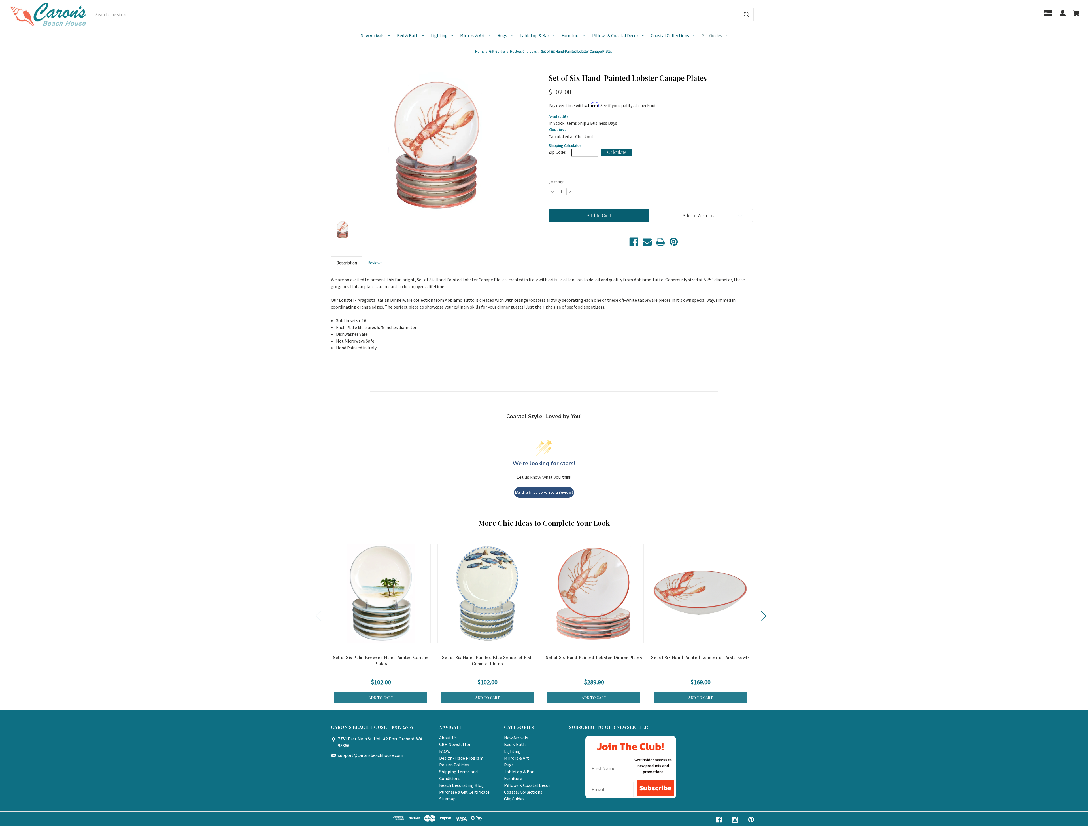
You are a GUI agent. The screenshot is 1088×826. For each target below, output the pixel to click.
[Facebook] (633, 241)
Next (763, 615)
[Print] (660, 241)
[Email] (647, 241)
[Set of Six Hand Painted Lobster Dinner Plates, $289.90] (594, 593)
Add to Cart (381, 697)
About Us (448, 737)
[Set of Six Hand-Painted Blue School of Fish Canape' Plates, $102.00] (487, 593)
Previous (318, 615)
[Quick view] (373, 637)
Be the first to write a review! (544, 492)
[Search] (747, 14)
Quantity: (556, 181)
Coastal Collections (670, 35)
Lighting (439, 35)
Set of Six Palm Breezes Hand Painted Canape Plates (381, 660)
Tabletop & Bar (534, 35)
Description (346, 262)
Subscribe (655, 788)
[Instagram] (735, 820)
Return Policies (454, 765)
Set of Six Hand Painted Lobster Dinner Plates (594, 657)
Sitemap (447, 799)
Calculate (616, 152)
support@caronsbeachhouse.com (370, 755)
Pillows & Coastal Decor (615, 35)
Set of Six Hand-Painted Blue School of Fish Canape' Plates (487, 660)
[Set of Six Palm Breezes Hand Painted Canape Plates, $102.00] (381, 593)
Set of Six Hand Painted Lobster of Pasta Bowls (700, 657)
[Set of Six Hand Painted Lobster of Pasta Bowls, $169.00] (700, 593)
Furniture (571, 35)
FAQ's (444, 751)
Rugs (502, 35)
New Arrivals (372, 35)
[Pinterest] (673, 241)
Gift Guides (712, 35)
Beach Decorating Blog (461, 785)
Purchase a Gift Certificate (464, 792)
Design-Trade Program (461, 758)
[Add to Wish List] (388, 637)
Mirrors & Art (472, 35)
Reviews (374, 262)
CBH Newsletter (455, 744)
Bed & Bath (407, 35)
